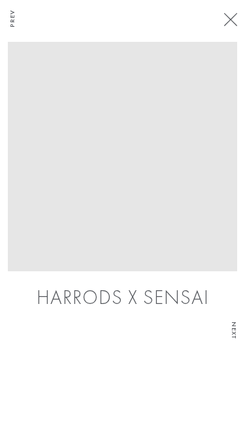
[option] (122, 176)
